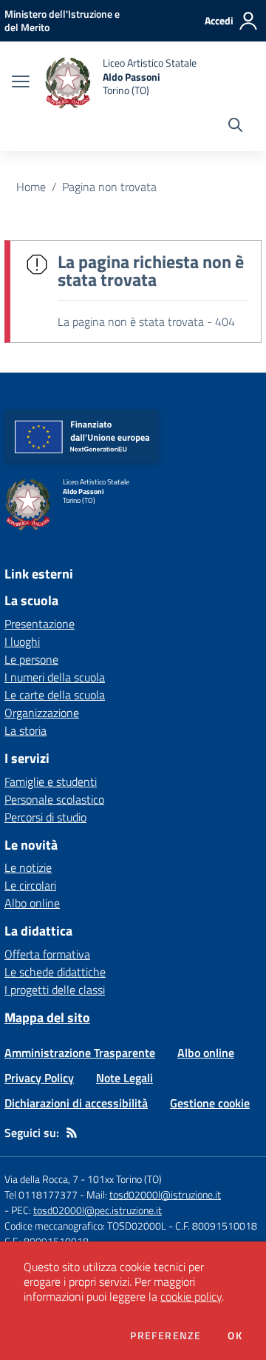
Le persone (31, 659)
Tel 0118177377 (41, 1194)
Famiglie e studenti (50, 781)
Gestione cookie (210, 1103)
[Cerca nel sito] (235, 126)
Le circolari (30, 885)
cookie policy (191, 1296)
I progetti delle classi (54, 990)
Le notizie (28, 867)
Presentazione (39, 624)
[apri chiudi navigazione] (21, 83)
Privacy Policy (39, 1078)
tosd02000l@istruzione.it (165, 1194)
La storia (25, 730)
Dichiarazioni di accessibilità (76, 1103)
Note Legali (124, 1078)
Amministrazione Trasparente (79, 1052)
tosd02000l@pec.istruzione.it (97, 1210)
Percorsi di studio (45, 817)
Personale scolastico (54, 799)
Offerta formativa (47, 954)
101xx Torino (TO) (124, 1179)
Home (31, 187)
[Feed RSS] (71, 1132)
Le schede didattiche (55, 972)
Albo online (32, 903)
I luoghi (22, 641)
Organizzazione (41, 712)
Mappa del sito (47, 1017)
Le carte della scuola (54, 695)
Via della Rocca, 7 (41, 1179)
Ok (235, 1335)
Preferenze (165, 1335)
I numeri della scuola (54, 677)
